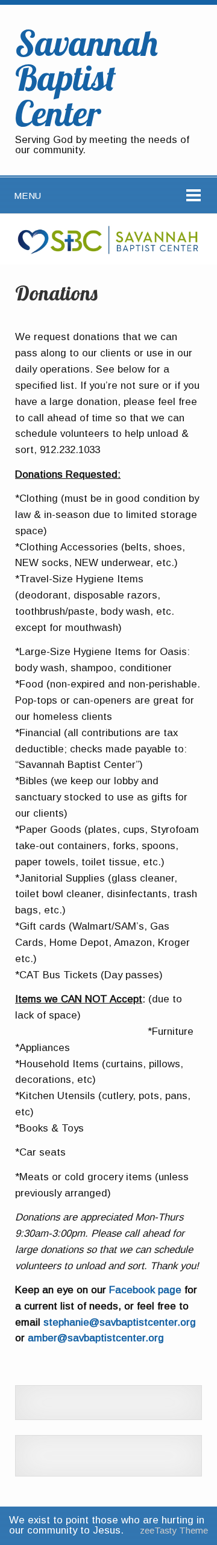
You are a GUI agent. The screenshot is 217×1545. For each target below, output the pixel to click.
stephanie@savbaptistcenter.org (119, 1322)
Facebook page (145, 1290)
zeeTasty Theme (174, 1530)
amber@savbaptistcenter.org (96, 1338)
